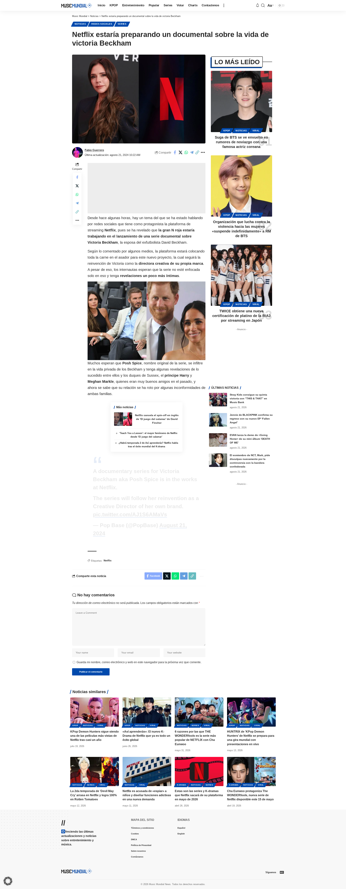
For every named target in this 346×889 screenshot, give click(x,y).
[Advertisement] (146, 188)
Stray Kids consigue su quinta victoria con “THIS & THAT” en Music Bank (248, 398)
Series (122, 24)
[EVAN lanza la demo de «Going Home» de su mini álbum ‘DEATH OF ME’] (218, 440)
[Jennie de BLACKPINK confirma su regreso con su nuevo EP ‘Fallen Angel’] (218, 420)
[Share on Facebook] (180, 152)
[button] (223, 5)
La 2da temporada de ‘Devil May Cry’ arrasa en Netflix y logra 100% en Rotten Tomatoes (93, 795)
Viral (256, 131)
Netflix (108, 560)
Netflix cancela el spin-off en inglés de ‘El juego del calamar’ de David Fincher (157, 419)
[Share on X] (186, 152)
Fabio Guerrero (94, 150)
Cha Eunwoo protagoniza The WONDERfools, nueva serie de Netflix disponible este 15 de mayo (250, 795)
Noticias (80, 24)
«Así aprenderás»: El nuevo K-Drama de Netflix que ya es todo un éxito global (146, 735)
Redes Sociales (101, 24)
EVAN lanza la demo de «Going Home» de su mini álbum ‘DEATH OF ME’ (250, 439)
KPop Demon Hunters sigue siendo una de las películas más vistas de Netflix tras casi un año (94, 735)
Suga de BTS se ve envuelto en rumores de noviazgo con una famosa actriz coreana (241, 142)
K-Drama (181, 785)
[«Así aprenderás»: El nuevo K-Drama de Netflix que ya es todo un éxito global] (147, 712)
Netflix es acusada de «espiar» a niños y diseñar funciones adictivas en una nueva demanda (147, 795)
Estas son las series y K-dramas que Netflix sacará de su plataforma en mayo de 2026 (199, 795)
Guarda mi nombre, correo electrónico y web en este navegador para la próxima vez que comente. (139, 662)
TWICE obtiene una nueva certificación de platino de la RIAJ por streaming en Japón (241, 315)
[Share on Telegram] (197, 152)
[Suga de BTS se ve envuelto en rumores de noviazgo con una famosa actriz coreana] (241, 101)
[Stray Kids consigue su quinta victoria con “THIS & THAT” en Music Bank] (218, 399)
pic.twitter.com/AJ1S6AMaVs (130, 514)
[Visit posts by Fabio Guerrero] (77, 152)
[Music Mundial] (76, 5)
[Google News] (282, 872)
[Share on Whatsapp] (191, 152)
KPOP (226, 131)
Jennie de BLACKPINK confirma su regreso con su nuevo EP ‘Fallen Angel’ (251, 418)
